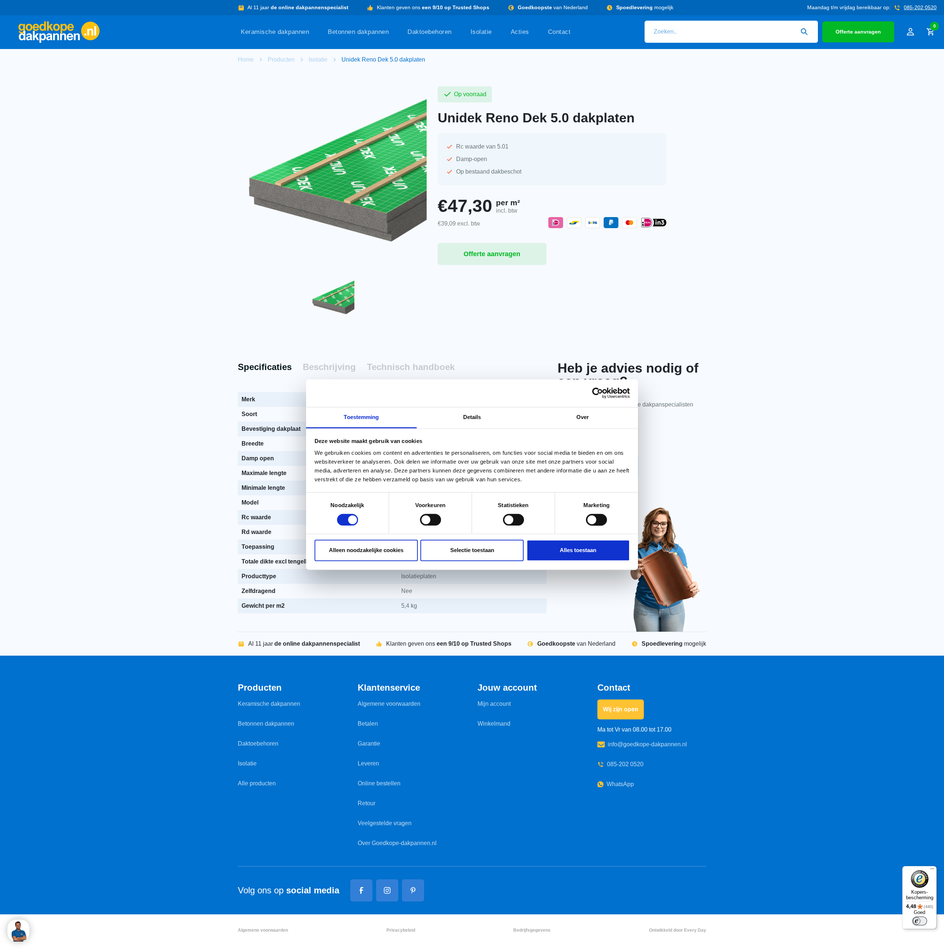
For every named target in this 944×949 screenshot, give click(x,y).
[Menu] (932, 870)
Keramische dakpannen (275, 31)
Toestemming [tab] (361, 417)
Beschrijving (329, 367)
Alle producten (257, 783)
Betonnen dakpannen (358, 31)
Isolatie (481, 31)
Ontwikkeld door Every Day (677, 930)
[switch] (430, 520)
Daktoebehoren (429, 31)
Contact (559, 31)
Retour (366, 803)
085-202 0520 (920, 7)
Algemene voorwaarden (389, 704)
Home (246, 59)
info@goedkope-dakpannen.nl (647, 744)
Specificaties (265, 367)
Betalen (368, 724)
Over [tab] (582, 417)
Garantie (369, 743)
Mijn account (494, 704)
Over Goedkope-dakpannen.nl (397, 843)
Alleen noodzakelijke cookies (366, 550)
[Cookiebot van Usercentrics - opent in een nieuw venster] (597, 392)
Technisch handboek (411, 367)
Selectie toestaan (472, 550)
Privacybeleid (400, 930)
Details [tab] (472, 417)
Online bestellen (379, 783)
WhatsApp (620, 784)
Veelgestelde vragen (385, 823)
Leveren (368, 763)
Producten (281, 59)
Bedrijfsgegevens (532, 930)
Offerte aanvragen (858, 32)
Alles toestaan (578, 550)
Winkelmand (494, 724)
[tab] (265, 368)
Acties (520, 31)
